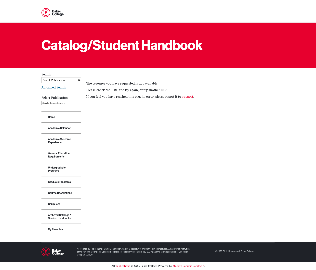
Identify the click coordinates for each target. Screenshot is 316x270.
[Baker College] (52, 13)
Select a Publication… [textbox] (52, 103)
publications (123, 266)
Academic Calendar (59, 128)
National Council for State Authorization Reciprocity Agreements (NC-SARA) (118, 252)
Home (51, 117)
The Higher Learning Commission (105, 249)
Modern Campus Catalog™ (188, 266)
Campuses (54, 204)
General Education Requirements (59, 155)
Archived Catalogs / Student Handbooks (59, 216)
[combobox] (53, 103)
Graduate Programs (59, 182)
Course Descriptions (60, 193)
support (187, 96)
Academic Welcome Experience (59, 141)
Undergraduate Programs (57, 169)
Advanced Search (53, 87)
